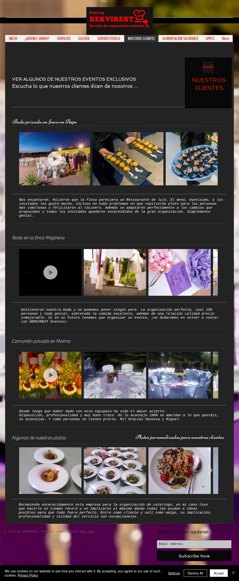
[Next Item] (209, 158)
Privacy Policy (28, 575)
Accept (219, 573)
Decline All (195, 573)
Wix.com (87, 531)
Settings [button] (174, 573)
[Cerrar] (233, 573)
